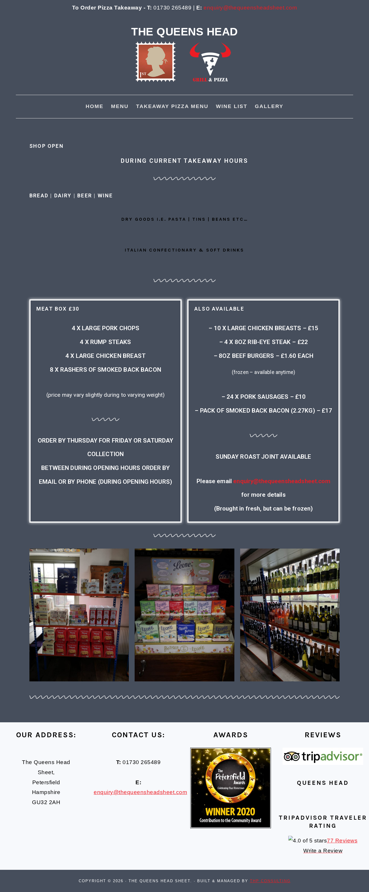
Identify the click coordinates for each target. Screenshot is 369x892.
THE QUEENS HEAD (184, 31)
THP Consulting (270, 881)
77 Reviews (342, 841)
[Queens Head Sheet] (184, 90)
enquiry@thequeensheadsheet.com (250, 8)
